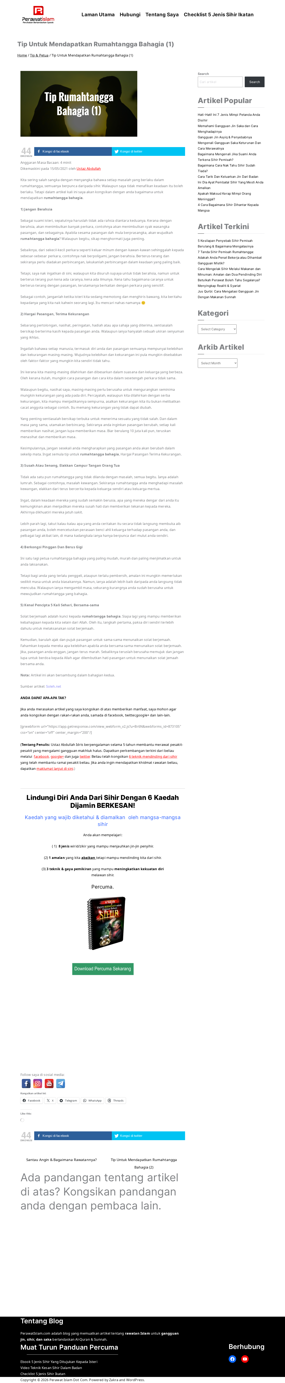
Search (203, 74)
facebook (41, 756)
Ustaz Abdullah (89, 168)
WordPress (135, 1380)
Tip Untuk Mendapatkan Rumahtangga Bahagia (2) (144, 1160)
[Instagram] (37, 1083)
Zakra (113, 1380)
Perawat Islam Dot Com (68, 1380)
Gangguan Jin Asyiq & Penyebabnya (225, 137)
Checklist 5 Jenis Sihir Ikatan (219, 14)
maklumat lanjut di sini (55, 768)
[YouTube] (49, 1083)
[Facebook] (26, 1083)
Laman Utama (98, 14)
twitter (85, 756)
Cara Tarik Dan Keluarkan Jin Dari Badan (228, 177)
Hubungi (130, 14)
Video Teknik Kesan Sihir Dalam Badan (51, 1367)
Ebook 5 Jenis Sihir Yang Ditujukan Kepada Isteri (58, 1361)
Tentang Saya (162, 14)
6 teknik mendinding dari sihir (153, 756)
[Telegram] (60, 1083)
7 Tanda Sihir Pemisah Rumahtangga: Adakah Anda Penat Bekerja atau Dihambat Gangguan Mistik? (230, 257)
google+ (57, 756)
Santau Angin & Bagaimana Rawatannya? (61, 1159)
